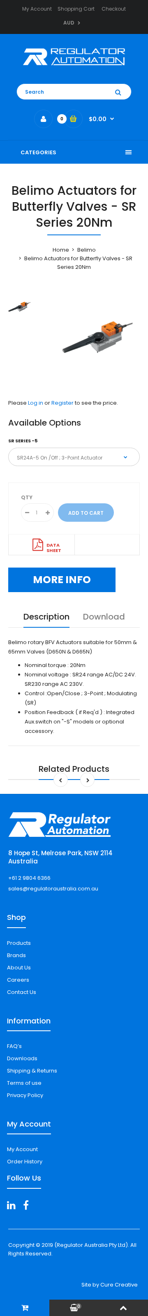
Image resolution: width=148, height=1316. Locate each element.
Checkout (114, 8)
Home (61, 250)
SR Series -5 (22, 440)
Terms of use (24, 1083)
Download (104, 616)
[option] (94, 338)
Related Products (74, 769)
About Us (19, 967)
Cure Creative (119, 1285)
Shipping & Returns (32, 1071)
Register (62, 403)
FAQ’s (14, 1046)
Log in (35, 403)
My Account (37, 8)
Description (46, 616)
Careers (18, 980)
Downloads (22, 1058)
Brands (16, 955)
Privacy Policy (25, 1095)
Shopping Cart (76, 8)
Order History (24, 1161)
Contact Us (21, 992)
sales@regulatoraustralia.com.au (53, 888)
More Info (62, 579)
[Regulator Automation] (74, 67)
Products (19, 943)
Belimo (86, 250)
